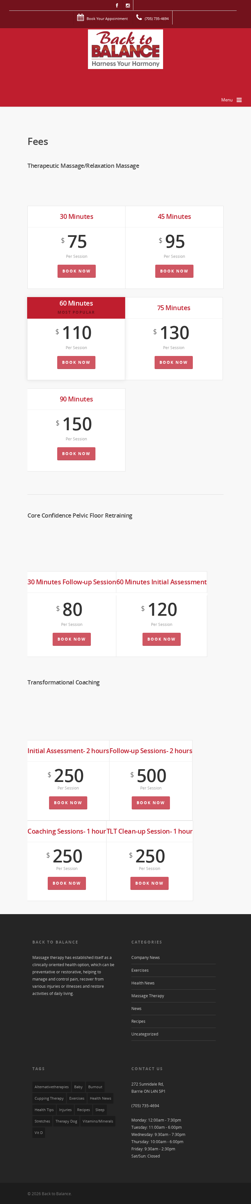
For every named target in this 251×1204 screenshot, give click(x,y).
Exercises (140, 970)
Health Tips (44, 1109)
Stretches (42, 1121)
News (136, 1008)
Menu (227, 100)
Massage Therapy (147, 996)
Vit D (39, 1132)
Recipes (138, 1021)
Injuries (65, 1109)
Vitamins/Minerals (98, 1121)
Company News (145, 957)
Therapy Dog (66, 1121)
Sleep (100, 1109)
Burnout (95, 1087)
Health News (143, 983)
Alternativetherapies (52, 1087)
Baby (78, 1087)
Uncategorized (144, 1034)
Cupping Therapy (49, 1098)
